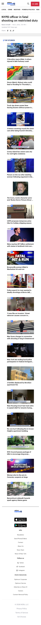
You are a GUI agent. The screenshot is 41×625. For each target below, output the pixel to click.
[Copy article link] (13, 30)
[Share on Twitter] (10, 30)
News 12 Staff (6, 24)
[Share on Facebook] (8, 30)
